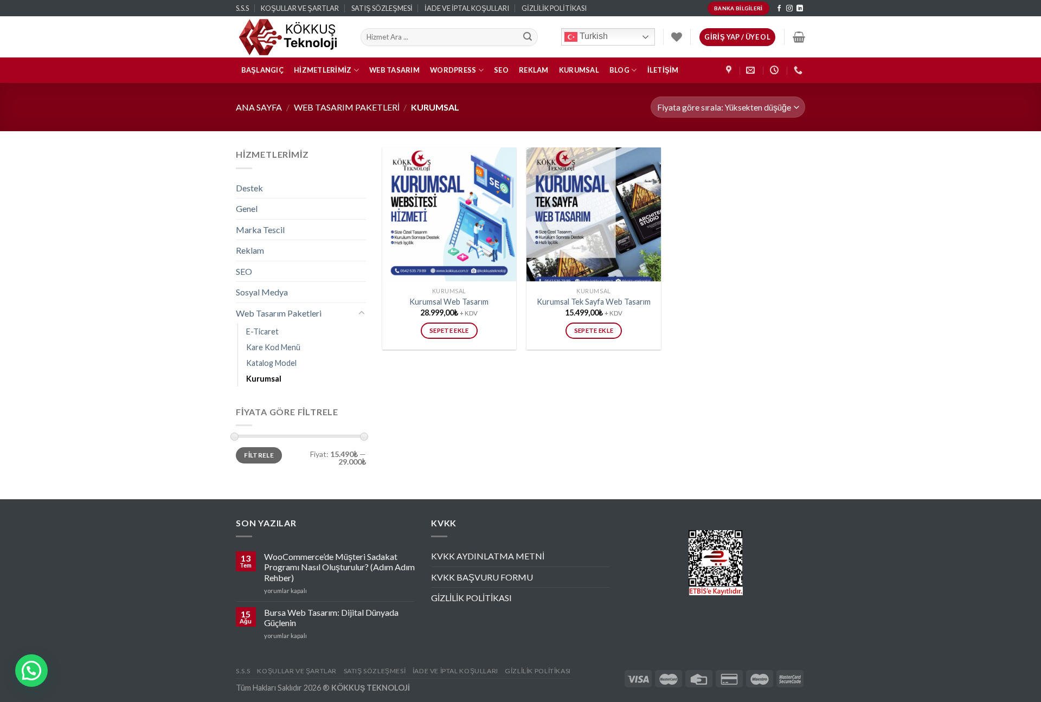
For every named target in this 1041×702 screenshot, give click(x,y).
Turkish (592, 36)
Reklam (534, 70)
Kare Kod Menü (273, 347)
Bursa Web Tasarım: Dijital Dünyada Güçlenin (331, 617)
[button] (31, 670)
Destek (249, 188)
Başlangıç (262, 70)
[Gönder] (528, 37)
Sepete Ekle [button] (449, 330)
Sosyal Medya (262, 292)
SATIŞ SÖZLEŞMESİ (382, 8)
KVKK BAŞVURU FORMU (482, 577)
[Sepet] (799, 37)
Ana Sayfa (259, 107)
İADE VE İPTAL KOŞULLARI (467, 8)
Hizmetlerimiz (322, 70)
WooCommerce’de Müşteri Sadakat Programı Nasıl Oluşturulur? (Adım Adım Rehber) (339, 566)
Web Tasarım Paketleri (347, 107)
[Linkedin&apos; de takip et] (799, 8)
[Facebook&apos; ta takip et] (779, 8)
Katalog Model (271, 363)
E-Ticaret (262, 331)
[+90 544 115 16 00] (799, 70)
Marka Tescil (260, 229)
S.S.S (242, 8)
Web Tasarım (394, 70)
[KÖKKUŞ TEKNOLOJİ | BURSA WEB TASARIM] (730, 70)
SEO (501, 70)
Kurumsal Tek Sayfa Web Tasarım (594, 301)
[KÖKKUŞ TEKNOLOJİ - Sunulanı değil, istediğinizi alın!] (290, 36)
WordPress (453, 70)
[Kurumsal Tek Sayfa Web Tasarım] (593, 214)
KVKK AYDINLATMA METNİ (487, 556)
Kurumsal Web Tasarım (449, 301)
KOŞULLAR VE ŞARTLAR (300, 8)
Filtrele (259, 455)
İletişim (663, 70)
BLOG (619, 70)
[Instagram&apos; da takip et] (789, 8)
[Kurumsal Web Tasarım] (449, 214)
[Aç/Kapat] (361, 313)
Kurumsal (579, 70)
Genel (247, 208)
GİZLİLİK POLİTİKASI (554, 8)
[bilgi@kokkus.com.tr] (751, 70)
